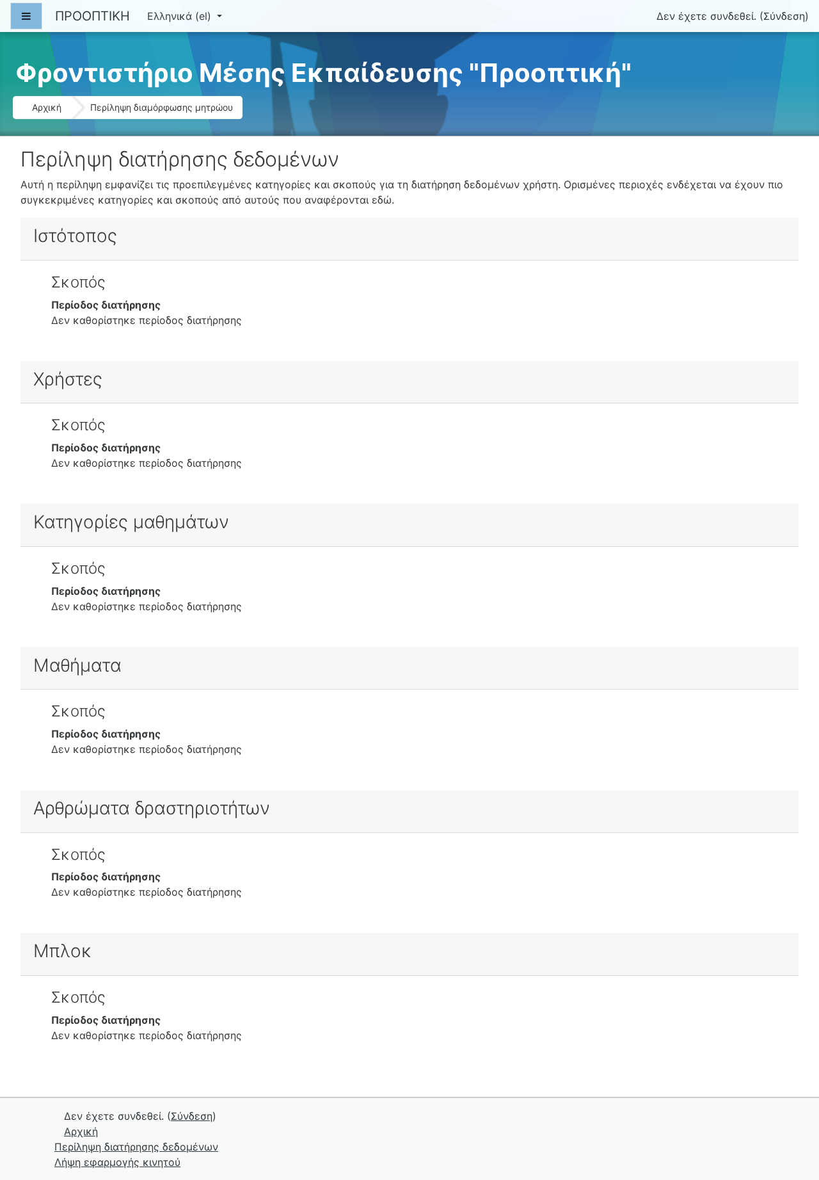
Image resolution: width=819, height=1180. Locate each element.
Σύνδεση (784, 16)
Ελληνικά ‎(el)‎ (180, 16)
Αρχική (46, 107)
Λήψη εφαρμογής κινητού (117, 1162)
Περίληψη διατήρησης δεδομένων (136, 1146)
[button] (790, 1116)
